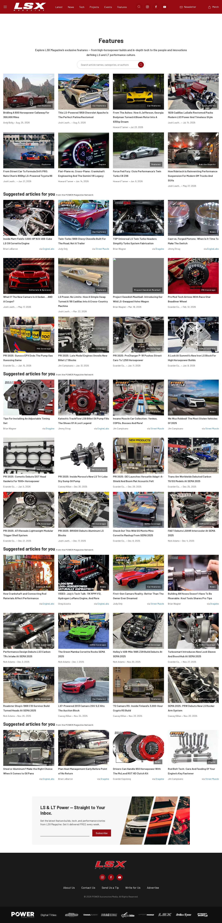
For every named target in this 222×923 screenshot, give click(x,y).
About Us (69, 887)
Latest (59, 6)
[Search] (141, 65)
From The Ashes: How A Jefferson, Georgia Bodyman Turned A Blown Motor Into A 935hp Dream (138, 117)
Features (122, 6)
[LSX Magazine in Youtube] (120, 877)
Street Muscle (102, 248)
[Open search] (139, 7)
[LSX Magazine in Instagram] (102, 877)
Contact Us (88, 887)
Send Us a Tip (110, 887)
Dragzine (160, 248)
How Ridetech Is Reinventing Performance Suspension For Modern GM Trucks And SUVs (192, 176)
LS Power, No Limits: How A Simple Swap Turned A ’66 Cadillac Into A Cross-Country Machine (83, 301)
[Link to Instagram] (147, 7)
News (71, 6)
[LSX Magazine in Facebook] (111, 877)
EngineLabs (48, 248)
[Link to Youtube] (165, 7)
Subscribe (102, 833)
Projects (94, 6)
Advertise (153, 887)
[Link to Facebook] (156, 7)
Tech (81, 6)
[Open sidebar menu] (5, 7)
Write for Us (132, 887)
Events (108, 6)
